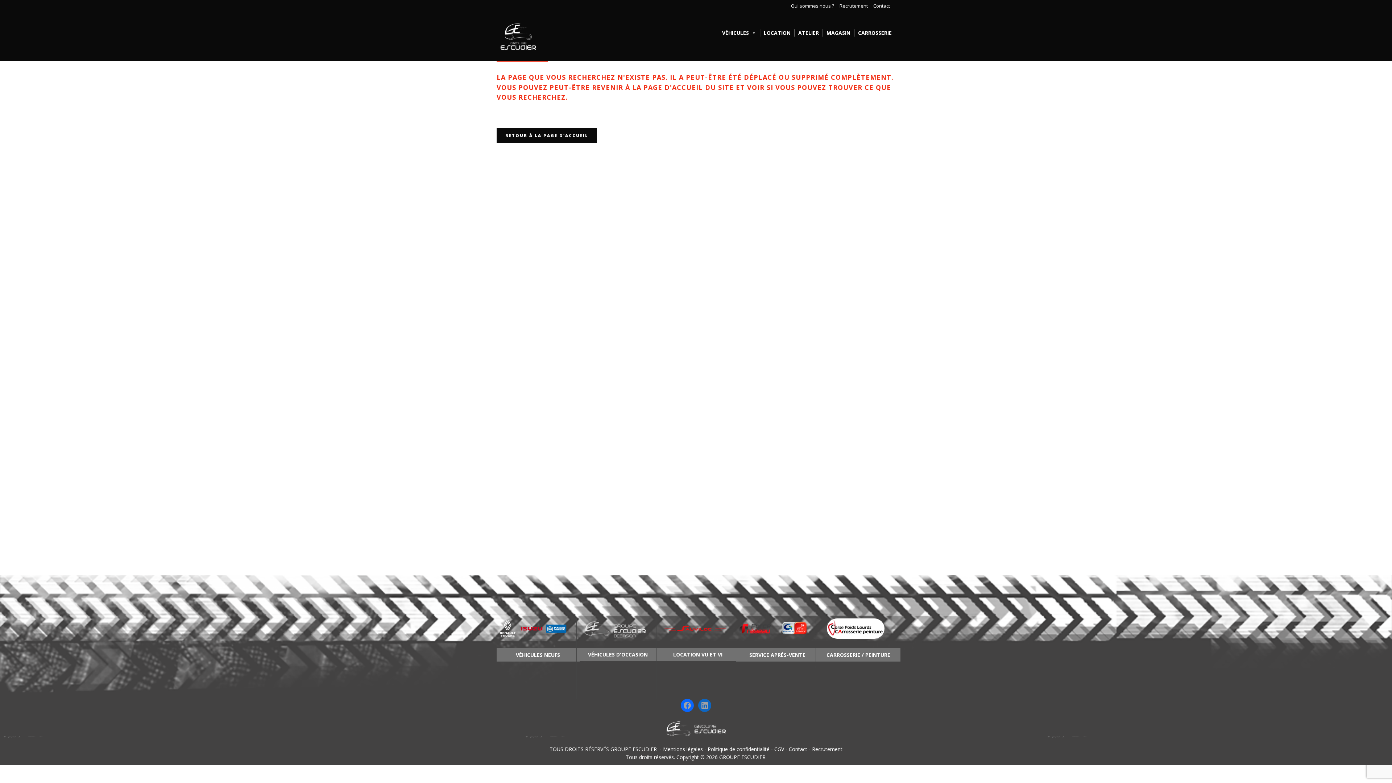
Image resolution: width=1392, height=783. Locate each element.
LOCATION (777, 32)
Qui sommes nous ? (812, 6)
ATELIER (808, 32)
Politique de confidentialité (739, 749)
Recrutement (854, 6)
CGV (779, 749)
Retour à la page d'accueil (546, 135)
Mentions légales (683, 749)
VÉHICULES (735, 32)
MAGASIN (838, 32)
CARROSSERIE (875, 32)
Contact (881, 6)
